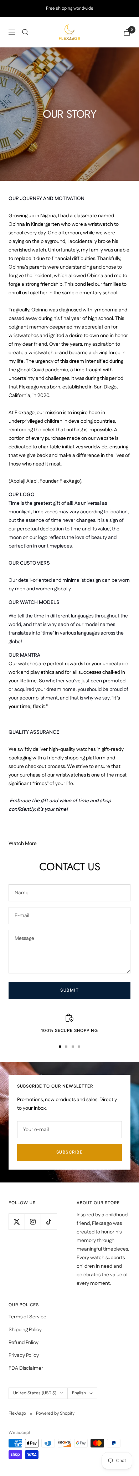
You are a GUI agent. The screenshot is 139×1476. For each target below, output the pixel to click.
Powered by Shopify (55, 1413)
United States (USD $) (34, 1393)
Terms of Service (27, 1316)
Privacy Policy (24, 1355)
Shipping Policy (25, 1329)
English (79, 1393)
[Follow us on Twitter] (17, 1221)
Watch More (23, 843)
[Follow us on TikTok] (49, 1221)
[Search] (25, 32)
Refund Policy (23, 1342)
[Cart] (126, 32)
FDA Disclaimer (26, 1368)
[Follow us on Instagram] (33, 1221)
